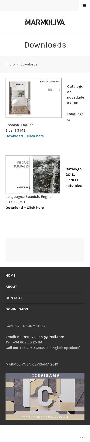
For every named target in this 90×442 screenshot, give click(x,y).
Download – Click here (25, 136)
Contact (14, 298)
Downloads (17, 309)
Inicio (10, 64)
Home (10, 275)
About (11, 286)
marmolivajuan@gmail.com (40, 336)
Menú (85, 5)
